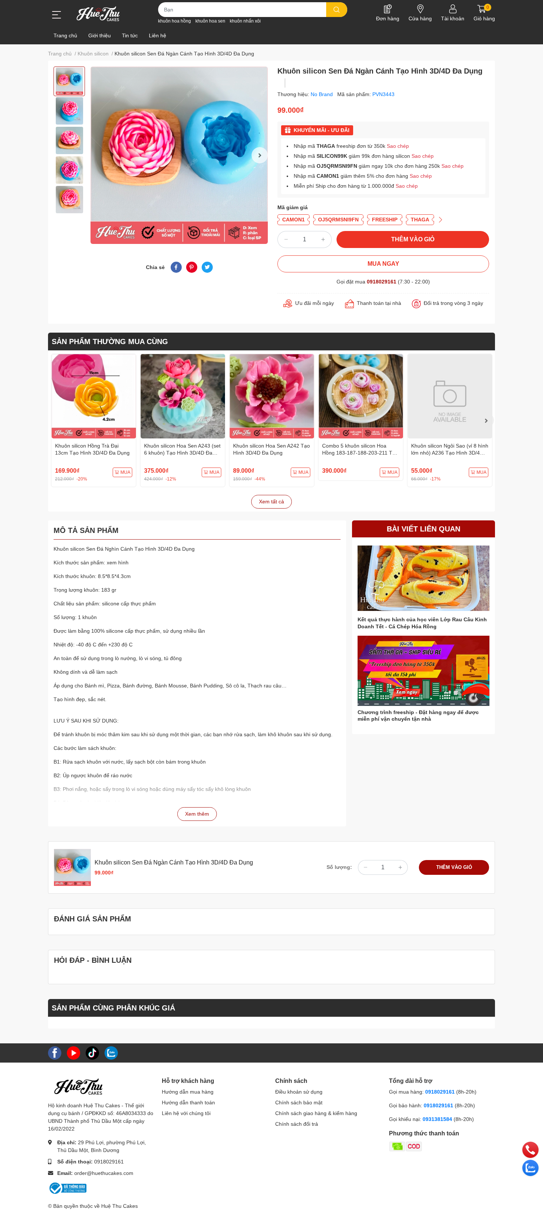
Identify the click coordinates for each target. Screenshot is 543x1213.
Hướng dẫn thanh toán (188, 1102)
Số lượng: (339, 867)
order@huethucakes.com (103, 1173)
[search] (336, 9)
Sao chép (398, 146)
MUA (125, 472)
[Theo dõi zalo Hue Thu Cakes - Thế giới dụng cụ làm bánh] (111, 1053)
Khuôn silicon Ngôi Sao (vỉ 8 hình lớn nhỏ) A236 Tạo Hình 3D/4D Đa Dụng (449, 453)
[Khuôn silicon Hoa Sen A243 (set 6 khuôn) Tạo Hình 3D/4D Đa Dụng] (182, 396)
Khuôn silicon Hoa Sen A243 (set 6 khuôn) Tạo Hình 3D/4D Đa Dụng (182, 453)
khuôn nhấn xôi (245, 21)
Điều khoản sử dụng (298, 1092)
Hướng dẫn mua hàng (188, 1092)
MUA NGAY (383, 264)
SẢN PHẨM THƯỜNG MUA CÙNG (110, 341)
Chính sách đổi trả (296, 1124)
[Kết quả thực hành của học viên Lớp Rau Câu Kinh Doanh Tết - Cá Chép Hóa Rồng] (423, 578)
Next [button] (260, 155)
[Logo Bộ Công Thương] (67, 1188)
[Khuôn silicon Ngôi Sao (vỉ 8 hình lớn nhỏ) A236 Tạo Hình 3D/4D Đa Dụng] (449, 396)
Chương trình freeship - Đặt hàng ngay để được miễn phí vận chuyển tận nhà (418, 715)
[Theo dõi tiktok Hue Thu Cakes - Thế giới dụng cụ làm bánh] (92, 1053)
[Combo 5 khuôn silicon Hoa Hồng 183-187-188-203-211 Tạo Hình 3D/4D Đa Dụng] (360, 396)
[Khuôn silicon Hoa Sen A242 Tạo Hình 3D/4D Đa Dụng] (271, 396)
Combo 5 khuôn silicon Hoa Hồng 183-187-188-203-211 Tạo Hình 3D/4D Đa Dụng (360, 453)
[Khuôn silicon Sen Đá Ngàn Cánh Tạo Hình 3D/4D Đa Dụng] (179, 155)
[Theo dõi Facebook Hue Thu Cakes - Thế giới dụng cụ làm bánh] (54, 1053)
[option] (69, 81)
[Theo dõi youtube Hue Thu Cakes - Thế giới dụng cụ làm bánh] (73, 1053)
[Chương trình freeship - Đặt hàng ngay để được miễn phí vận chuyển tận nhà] (423, 671)
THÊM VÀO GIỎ (412, 239)
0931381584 (438, 1119)
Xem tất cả (271, 501)
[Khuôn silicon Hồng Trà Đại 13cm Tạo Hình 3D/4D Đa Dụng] (93, 396)
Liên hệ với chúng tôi (186, 1113)
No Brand (322, 94)
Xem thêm (197, 814)
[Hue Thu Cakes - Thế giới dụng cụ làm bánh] (98, 13)
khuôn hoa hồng (174, 21)
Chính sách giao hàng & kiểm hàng (316, 1113)
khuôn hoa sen (210, 21)
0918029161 (381, 282)
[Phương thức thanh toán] (434, 1146)
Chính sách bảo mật (298, 1102)
